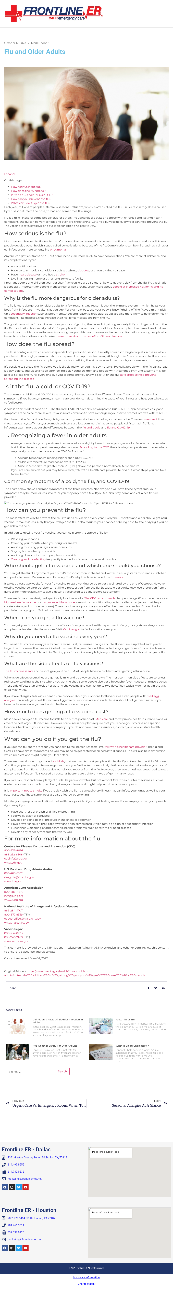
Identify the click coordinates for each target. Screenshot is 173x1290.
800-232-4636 (13, 850)
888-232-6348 (13, 854)
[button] (165, 14)
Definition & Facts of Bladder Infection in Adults (57, 1021)
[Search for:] (30, 1071)
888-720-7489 (13, 937)
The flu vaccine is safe (18, 671)
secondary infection (24, 313)
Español (9, 174)
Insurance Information (86, 1277)
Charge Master (86, 1283)
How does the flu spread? (28, 190)
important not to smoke (26, 790)
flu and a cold (91, 427)
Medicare (101, 719)
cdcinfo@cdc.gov (16, 858)
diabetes (83, 270)
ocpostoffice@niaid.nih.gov (22, 918)
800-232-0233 (13, 933)
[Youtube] (25, 1187)
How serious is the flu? (26, 186)
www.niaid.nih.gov (16, 922)
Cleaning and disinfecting (28, 559)
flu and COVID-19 (118, 427)
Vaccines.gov (71, 629)
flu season (118, 577)
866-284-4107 (13, 910)
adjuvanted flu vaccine (59, 602)
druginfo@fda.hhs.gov (19, 877)
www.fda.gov (12, 881)
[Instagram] (12, 1187)
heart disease (28, 274)
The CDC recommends (99, 598)
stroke (60, 274)
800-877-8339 (13, 914)
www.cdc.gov (13, 862)
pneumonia (58, 249)
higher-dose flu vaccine (20, 602)
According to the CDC (94, 447)
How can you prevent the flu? (31, 199)
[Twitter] (19, 1187)
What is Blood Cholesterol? (132, 1045)
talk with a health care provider (125, 746)
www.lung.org (13, 899)
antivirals (58, 761)
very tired (150, 419)
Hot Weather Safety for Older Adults (54, 1045)
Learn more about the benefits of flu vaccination (89, 336)
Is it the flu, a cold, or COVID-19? (32, 195)
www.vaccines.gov (16, 941)
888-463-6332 (13, 873)
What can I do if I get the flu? (30, 203)
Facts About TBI (125, 1019)
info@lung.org (13, 895)
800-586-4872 (13, 891)
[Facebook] (5, 1187)
